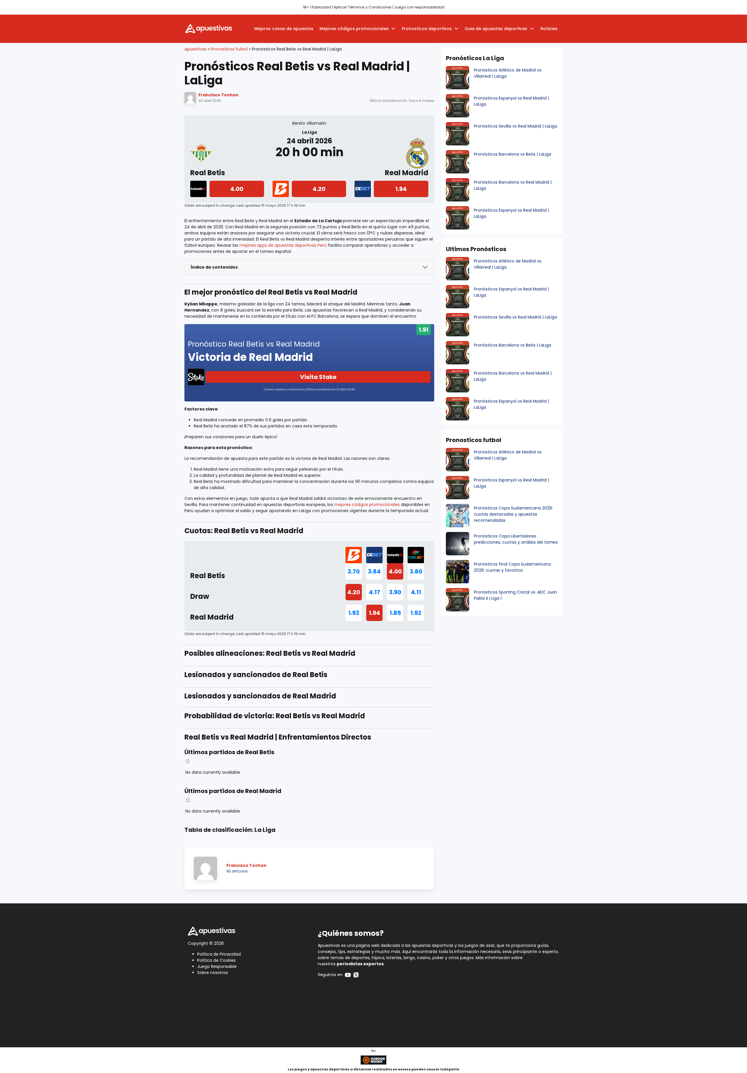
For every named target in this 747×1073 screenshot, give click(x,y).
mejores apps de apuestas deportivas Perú (283, 245)
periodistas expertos (360, 964)
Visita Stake (318, 377)
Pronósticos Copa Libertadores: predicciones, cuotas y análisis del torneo (516, 539)
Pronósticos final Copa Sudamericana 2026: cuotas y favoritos (512, 567)
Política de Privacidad (219, 954)
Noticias (549, 29)
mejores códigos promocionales (367, 504)
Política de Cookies (216, 960)
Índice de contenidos (214, 267)
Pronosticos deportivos (427, 29)
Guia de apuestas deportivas (496, 29)
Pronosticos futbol (229, 49)
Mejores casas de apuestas (283, 29)
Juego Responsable (217, 966)
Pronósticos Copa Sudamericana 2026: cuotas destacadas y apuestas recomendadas (513, 514)
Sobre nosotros (212, 972)
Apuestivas (195, 49)
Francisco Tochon (218, 95)
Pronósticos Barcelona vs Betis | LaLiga (512, 154)
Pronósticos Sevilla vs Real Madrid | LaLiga (515, 126)
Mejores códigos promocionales (354, 29)
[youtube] (348, 975)
